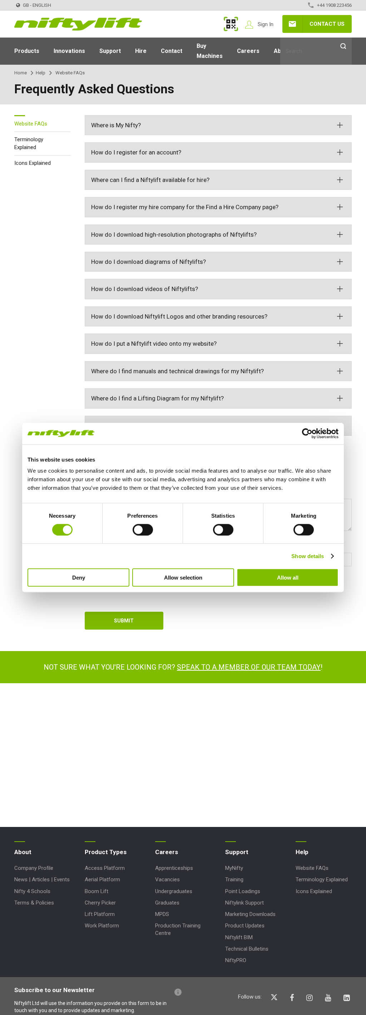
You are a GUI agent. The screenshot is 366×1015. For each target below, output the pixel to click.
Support (110, 51)
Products (26, 51)
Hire (141, 51)
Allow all (287, 578)
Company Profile (33, 868)
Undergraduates (173, 891)
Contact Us (327, 24)
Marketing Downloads (250, 914)
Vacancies (167, 879)
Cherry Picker (100, 903)
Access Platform (105, 868)
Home (20, 72)
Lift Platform (100, 914)
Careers (248, 51)
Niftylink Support (244, 903)
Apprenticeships (174, 868)
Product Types (106, 852)
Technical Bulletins (246, 949)
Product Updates (244, 925)
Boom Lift (96, 891)
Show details (307, 556)
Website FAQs (30, 123)
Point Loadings (242, 891)
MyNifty (231, 24)
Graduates (167, 903)
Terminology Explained (28, 143)
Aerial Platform (102, 879)
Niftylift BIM (239, 937)
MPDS (162, 914)
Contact (171, 51)
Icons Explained (32, 163)
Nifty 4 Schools (32, 891)
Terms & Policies (34, 903)
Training (234, 879)
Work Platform (102, 925)
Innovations (69, 51)
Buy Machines (210, 51)
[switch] (143, 529)
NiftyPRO (235, 960)
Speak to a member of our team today (249, 667)
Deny (78, 578)
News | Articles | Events (42, 879)
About (22, 852)
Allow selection (183, 578)
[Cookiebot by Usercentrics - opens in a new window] (307, 433)
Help (40, 72)
